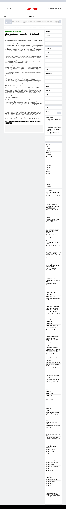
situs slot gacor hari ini (50, 401)
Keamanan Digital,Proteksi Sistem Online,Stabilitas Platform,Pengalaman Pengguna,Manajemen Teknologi (52, 303)
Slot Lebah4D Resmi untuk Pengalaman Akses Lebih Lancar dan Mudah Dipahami (28, 21)
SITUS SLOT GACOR (49, 399)
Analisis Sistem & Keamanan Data (52, 202)
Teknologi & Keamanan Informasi (52, 458)
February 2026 (48, 152)
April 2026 (48, 148)
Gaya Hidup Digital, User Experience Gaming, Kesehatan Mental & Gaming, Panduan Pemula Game (52, 265)
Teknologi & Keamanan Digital (51, 455)
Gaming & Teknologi (49, 257)
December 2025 (49, 156)
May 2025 (48, 171)
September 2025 (49, 163)
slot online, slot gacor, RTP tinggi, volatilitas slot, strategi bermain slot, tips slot (53, 438)
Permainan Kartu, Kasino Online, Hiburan (53, 362)
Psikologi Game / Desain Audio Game (52, 379)
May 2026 (48, 146)
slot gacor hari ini (49, 408)
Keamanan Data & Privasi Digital (51, 292)
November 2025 (49, 158)
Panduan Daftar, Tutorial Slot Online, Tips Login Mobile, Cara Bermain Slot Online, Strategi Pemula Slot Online (53, 344)
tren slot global (8, 123)
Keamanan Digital (49, 294)
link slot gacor (48, 35)
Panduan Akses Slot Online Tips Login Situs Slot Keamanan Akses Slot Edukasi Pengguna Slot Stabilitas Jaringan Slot (53, 335)
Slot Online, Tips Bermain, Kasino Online (53, 441)
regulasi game (26, 121)
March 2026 (48, 150)
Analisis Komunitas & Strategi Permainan (53, 197)
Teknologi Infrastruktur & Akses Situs (52, 479)
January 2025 (48, 180)
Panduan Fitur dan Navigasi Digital (52, 347)
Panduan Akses (49, 323)
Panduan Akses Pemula (50, 331)
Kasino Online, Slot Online (50, 278)
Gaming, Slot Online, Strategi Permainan (53, 259)
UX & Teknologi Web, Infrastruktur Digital (53, 503)
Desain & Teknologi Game (50, 211)
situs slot (48, 65)
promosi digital (19, 121)
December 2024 (49, 182)
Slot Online (48, 410)
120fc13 (7, 38)
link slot (47, 52)
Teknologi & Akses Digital (50, 449)
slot (47, 69)
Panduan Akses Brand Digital (51, 327)
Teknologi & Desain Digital (50, 451)
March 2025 (48, 175)
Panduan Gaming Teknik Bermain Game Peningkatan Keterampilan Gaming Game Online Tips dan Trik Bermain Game (53, 350)
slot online (48, 90)
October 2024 (48, 186)
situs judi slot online (49, 395)
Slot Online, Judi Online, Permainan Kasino (53, 416)
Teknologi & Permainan (50, 464)
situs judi (47, 389)
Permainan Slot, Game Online (51, 373)
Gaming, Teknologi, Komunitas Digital (52, 262)
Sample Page (31, 16)
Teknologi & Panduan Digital (51, 460)
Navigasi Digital (49, 319)
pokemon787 (48, 377)
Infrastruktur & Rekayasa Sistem (51, 271)
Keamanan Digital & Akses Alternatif (52, 296)
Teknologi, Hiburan (49, 483)
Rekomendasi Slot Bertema (51, 387)
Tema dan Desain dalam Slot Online (52, 487)
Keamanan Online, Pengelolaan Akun (52, 306)
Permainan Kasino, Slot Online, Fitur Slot (53, 367)
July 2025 (48, 167)
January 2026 (48, 154)
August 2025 (48, 165)
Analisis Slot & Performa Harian (51, 204)
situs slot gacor (23, 43)
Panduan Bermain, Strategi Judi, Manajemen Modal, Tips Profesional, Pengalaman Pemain (52, 339)
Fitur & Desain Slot (49, 227)
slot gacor (48, 39)
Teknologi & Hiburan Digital (51, 453)
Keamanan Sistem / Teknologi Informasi (53, 311)
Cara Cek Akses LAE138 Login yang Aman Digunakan (46, 1)
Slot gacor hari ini (49, 56)
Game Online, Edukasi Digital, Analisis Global (13, 31)
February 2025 (48, 177)
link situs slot (48, 48)
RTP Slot (32, 121)
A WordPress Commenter (50, 139)
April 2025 (48, 173)
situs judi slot (48, 391)
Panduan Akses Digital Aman (51, 329)
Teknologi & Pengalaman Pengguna (52, 462)
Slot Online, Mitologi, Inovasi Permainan (53, 425)
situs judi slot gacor (49, 393)
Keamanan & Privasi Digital (51, 286)
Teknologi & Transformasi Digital (52, 466)
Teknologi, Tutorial (49, 485)
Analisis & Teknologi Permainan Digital (53, 195)
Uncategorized (48, 498)
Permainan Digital (49, 360)
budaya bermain (12, 121)
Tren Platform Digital (49, 490)
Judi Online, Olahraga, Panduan (51, 276)
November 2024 (49, 184)
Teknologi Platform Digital (50, 481)
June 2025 (48, 169)
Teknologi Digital (49, 468)
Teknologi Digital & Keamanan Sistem (52, 470)
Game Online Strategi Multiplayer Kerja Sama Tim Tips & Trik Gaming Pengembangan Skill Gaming (53, 236)
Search (47, 111)
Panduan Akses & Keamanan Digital (52, 325)
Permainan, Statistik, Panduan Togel (52, 375)
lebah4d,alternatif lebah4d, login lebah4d (53, 313)
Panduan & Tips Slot (49, 321)
